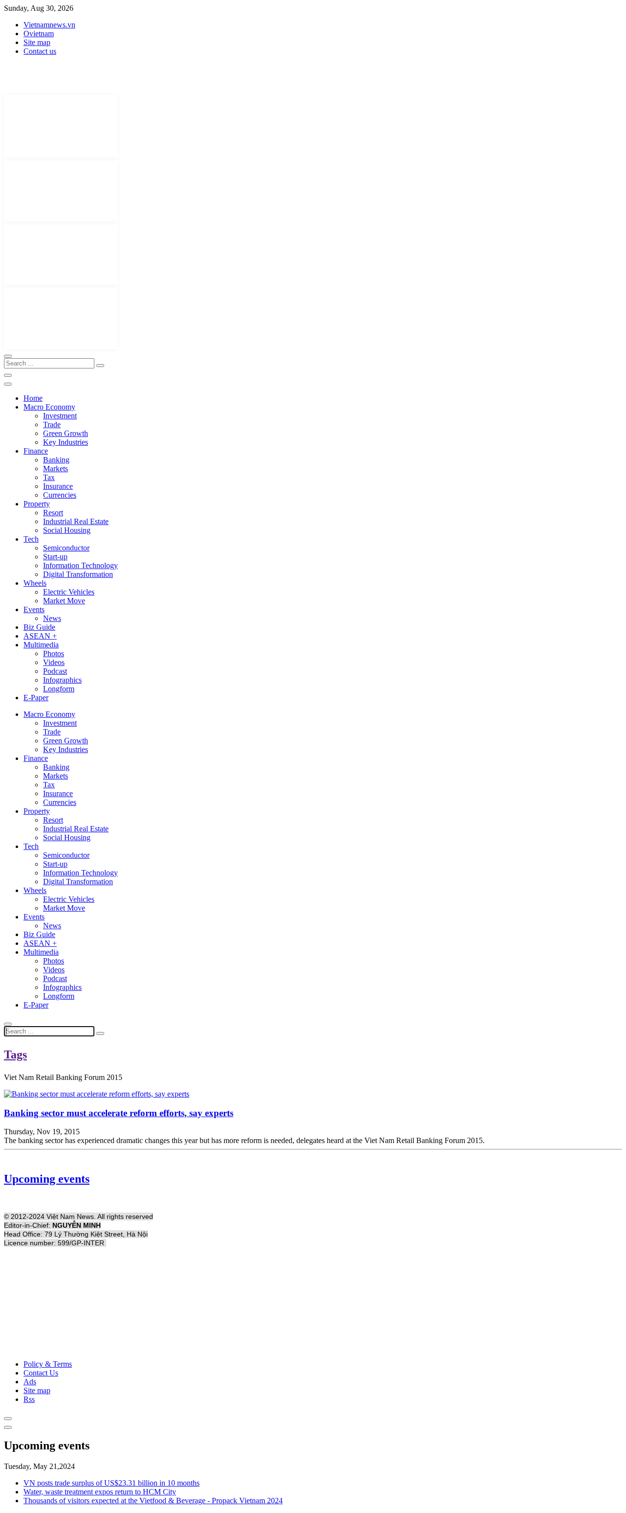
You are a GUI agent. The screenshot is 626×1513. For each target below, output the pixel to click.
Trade (52, 424)
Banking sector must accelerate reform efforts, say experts (118, 1113)
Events (34, 609)
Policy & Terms (47, 1364)
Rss (29, 1399)
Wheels (34, 583)
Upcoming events (46, 1178)
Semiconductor (66, 548)
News (52, 618)
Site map (36, 42)
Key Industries (65, 442)
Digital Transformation (78, 574)
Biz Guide (39, 627)
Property (36, 504)
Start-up (55, 556)
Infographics (62, 680)
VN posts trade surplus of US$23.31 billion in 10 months (111, 1483)
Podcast (55, 671)
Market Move (64, 600)
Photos (53, 653)
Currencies (59, 495)
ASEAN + (40, 636)
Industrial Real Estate (76, 521)
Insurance (58, 486)
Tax (49, 477)
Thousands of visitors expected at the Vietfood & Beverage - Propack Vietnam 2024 (153, 1500)
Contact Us (40, 1373)
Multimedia (41, 645)
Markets (55, 468)
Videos (54, 662)
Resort (53, 512)
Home (33, 398)
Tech (31, 539)
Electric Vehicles (68, 592)
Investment (60, 416)
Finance (35, 451)
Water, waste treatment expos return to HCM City (99, 1492)
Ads (29, 1381)
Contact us (39, 51)
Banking (56, 460)
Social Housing (66, 530)
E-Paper (35, 697)
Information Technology (80, 565)
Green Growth (65, 433)
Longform (58, 689)
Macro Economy (49, 407)
